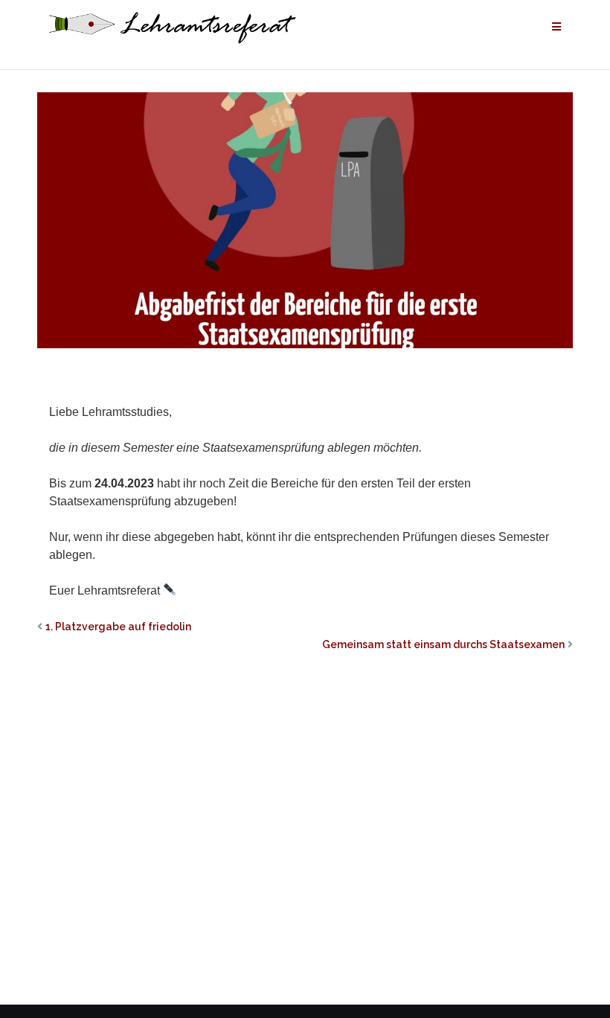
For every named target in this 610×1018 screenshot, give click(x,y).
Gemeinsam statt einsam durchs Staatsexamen (443, 644)
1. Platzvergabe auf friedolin (118, 627)
